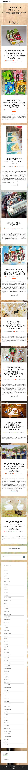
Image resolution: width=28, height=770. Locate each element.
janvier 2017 (6, 701)
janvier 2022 (6, 630)
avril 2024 (6, 592)
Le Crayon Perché (6, 1)
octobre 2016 (7, 706)
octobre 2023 (7, 603)
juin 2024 (6, 589)
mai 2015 (6, 744)
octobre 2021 (7, 636)
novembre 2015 (7, 731)
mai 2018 (6, 674)
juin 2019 (6, 660)
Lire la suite (14, 184)
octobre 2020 (7, 649)
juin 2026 (6, 570)
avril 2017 (6, 695)
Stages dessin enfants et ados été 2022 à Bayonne (14, 271)
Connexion (6, 759)
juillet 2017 (6, 693)
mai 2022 (6, 625)
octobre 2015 (7, 733)
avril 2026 (6, 576)
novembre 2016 (7, 704)
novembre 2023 (7, 600)
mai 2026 (6, 573)
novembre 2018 (7, 663)
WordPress (19, 766)
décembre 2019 (7, 655)
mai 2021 (6, 644)
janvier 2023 (6, 611)
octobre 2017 (7, 685)
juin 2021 (6, 641)
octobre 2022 (7, 617)
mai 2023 (6, 606)
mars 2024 (6, 595)
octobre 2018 (7, 665)
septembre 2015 (7, 736)
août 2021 (6, 638)
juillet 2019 (6, 657)
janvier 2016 (6, 725)
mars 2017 (6, 698)
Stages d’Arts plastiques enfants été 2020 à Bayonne (14, 525)
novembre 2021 (7, 633)
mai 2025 (6, 584)
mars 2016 (6, 720)
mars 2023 (6, 608)
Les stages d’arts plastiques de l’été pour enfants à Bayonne (14, 54)
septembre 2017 (7, 687)
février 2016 (6, 723)
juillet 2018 (6, 671)
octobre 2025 (7, 581)
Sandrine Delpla (18, 60)
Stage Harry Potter (14, 224)
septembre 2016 (7, 709)
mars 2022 (6, 627)
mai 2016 (6, 714)
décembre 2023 (7, 597)
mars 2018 (6, 676)
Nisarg (14, 768)
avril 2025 (6, 587)
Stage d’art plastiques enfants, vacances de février (14, 325)
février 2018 (6, 679)
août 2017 (6, 690)
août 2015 (6, 739)
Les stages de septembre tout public (14, 161)
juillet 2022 (6, 622)
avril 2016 (6, 717)
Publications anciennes (14, 548)
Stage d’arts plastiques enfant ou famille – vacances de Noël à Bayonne (14, 372)
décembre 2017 (7, 682)
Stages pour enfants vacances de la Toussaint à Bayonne (14, 103)
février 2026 (6, 578)
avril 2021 (6, 646)
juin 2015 (6, 742)
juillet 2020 (6, 652)
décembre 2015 (7, 728)
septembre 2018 (7, 668)
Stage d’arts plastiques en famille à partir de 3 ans (14, 426)
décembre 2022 (7, 614)
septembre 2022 (7, 619)
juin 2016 (6, 712)
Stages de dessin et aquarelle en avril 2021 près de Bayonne (14, 467)
